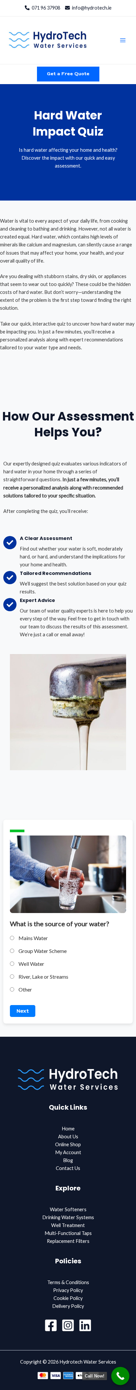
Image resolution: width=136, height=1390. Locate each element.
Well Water (30, 964)
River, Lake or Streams (42, 976)
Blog (68, 1160)
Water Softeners (68, 1209)
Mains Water (32, 938)
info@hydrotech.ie (91, 8)
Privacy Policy (68, 1290)
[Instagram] (68, 1325)
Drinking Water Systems (68, 1217)
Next (23, 1011)
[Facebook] (50, 1325)
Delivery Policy (68, 1306)
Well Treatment (68, 1225)
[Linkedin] (85, 1325)
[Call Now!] (120, 1376)
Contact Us (68, 1168)
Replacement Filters (68, 1241)
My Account (68, 1152)
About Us (68, 1136)
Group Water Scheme (42, 951)
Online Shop (68, 1144)
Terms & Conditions (68, 1282)
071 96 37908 (45, 8)
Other (24, 989)
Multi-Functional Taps (68, 1233)
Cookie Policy (68, 1298)
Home (68, 1128)
